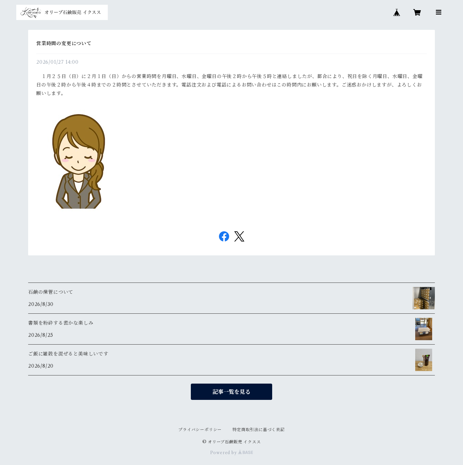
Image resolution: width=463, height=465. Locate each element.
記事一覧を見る (231, 391)
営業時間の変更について (64, 43)
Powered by (224, 452)
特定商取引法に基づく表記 (259, 429)
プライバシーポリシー (200, 429)
